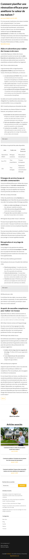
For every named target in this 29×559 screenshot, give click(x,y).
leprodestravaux (5, 44)
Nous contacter (4, 545)
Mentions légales (5, 547)
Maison (3, 398)
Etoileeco (9, 553)
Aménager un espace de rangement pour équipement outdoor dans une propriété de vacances (12, 495)
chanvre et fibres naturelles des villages (11, 503)
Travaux (4, 528)
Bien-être (4, 519)
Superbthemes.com (14, 555)
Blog (3, 521)
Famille (4, 524)
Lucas (4, 18)
